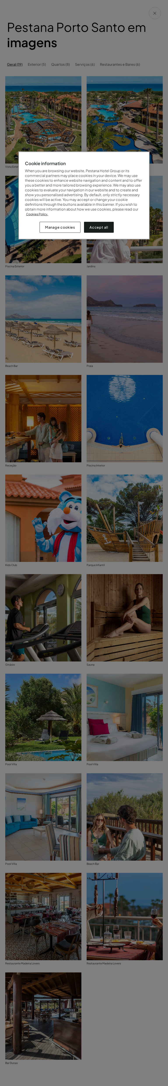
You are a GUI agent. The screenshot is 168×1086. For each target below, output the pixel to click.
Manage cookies (60, 227)
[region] (84, 196)
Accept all (98, 227)
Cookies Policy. (37, 214)
